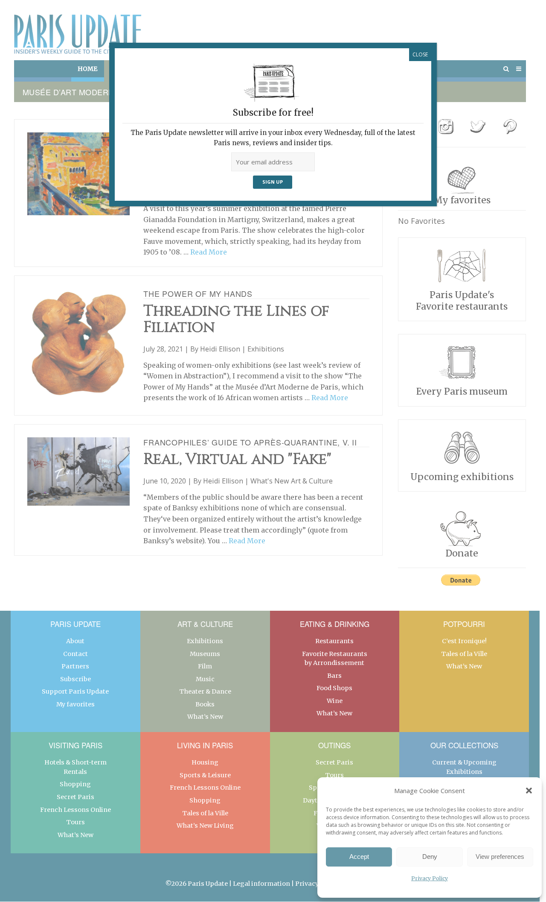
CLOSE (420, 54)
